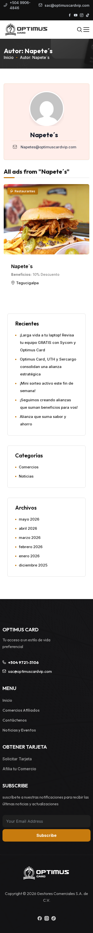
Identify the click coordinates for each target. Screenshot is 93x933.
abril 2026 (28, 528)
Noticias (26, 476)
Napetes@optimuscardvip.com (48, 147)
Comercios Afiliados (20, 710)
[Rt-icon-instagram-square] (46, 918)
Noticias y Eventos (19, 730)
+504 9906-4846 (20, 5)
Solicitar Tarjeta (17, 758)
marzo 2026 (29, 537)
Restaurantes (25, 191)
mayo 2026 (29, 519)
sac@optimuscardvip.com (67, 5)
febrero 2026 (30, 546)
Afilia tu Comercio (19, 768)
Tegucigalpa (27, 283)
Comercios (28, 467)
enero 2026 (29, 556)
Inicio (9, 57)
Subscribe (46, 835)
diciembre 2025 (33, 565)
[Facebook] (39, 918)
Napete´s (22, 266)
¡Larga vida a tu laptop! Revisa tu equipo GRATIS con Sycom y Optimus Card (48, 342)
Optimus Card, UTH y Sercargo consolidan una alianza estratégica (48, 366)
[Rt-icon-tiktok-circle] (53, 918)
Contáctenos (14, 720)
